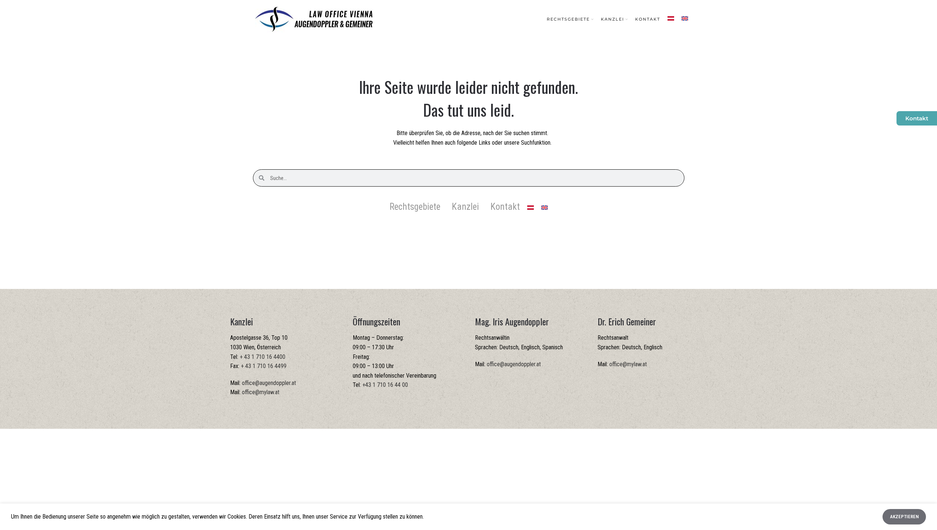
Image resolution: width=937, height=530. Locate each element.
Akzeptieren (904, 516)
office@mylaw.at (260, 392)
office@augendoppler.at (269, 382)
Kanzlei (465, 206)
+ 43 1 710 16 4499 (263, 366)
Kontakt (505, 206)
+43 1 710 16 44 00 (385, 384)
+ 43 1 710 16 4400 (262, 356)
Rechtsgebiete (415, 206)
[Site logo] (313, 18)
